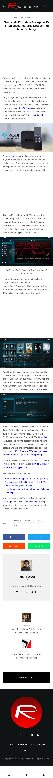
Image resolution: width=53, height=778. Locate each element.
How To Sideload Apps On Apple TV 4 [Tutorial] (26, 478)
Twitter (25, 498)
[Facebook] (15, 735)
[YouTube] (32, 735)
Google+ (10, 501)
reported (13, 156)
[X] (21, 735)
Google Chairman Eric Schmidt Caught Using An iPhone (26, 629)
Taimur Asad (18, 17)
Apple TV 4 (29, 520)
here (46, 437)
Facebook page (31, 501)
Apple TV (18, 520)
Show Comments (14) (25, 678)
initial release (41, 115)
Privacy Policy (38, 745)
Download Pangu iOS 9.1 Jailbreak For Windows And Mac (26, 654)
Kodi (40, 520)
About (11, 745)
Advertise (22, 745)
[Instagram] (26, 735)
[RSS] (38, 735)
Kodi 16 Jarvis (25, 108)
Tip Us (26, 750)
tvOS (16, 525)
